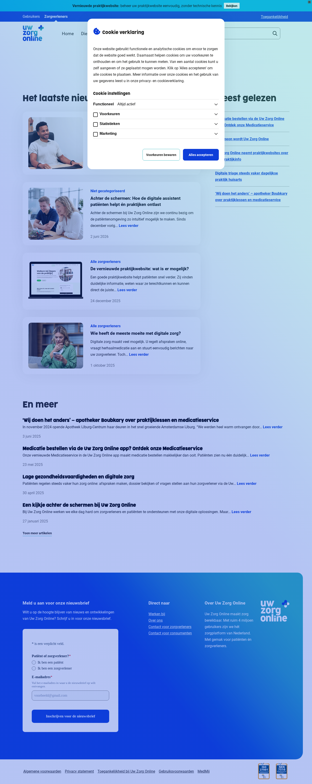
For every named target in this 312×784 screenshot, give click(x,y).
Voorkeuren (110, 114)
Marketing (108, 133)
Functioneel (114, 104)
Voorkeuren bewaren (161, 155)
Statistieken (110, 124)
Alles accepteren (201, 155)
